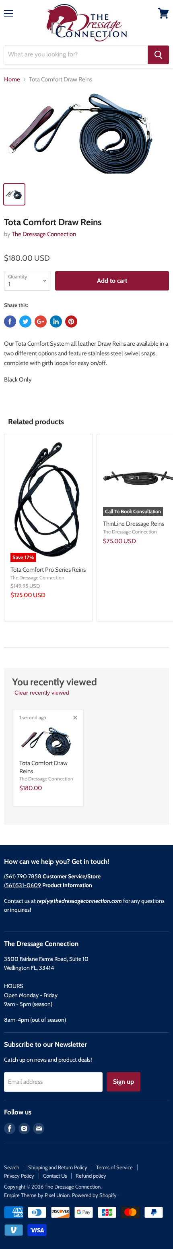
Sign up (123, 1081)
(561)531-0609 (22, 885)
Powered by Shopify (94, 1195)
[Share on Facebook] (10, 321)
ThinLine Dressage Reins (133, 523)
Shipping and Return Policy (57, 1167)
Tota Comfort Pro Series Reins (48, 569)
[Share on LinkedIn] (56, 321)
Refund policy (91, 1175)
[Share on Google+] (41, 321)
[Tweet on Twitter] (25, 321)
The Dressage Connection (44, 234)
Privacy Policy (19, 1175)
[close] (75, 718)
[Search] (158, 55)
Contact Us (55, 1175)
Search (11, 1167)
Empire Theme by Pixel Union (37, 1195)
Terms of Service (114, 1167)
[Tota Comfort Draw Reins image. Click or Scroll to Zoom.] (86, 134)
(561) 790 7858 (22, 876)
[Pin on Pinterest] (71, 321)
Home (12, 79)
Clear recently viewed (41, 692)
